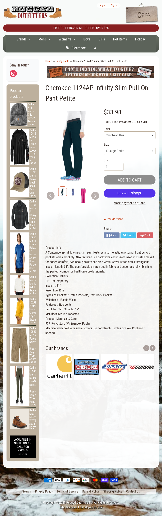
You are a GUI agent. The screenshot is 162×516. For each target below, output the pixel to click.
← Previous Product (113, 219)
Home (48, 61)
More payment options (129, 203)
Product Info (53, 248)
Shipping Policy (112, 491)
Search (26, 491)
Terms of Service (67, 491)
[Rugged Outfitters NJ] (32, 12)
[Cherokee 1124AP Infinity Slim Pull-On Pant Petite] (62, 191)
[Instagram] (13, 73)
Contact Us (133, 491)
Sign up (114, 5)
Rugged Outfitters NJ (79, 502)
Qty (106, 160)
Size (106, 144)
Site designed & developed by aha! (81, 507)
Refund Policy (90, 491)
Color (107, 129)
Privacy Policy (44, 491)
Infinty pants (62, 61)
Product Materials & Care (61, 319)
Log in (102, 5)
